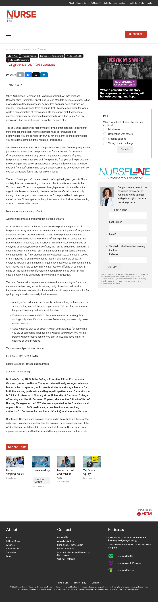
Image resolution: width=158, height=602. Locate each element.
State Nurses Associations (115, 3)
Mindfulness (115, 129)
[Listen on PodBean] (112, 570)
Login (8, 556)
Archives (10, 545)
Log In (149, 3)
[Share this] (28, 74)
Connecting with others (120, 134)
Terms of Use (62, 583)
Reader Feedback (65, 548)
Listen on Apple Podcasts (129, 563)
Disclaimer (96, 583)
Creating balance (117, 138)
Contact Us (81, 3)
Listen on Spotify (125, 556)
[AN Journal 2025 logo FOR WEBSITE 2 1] (21, 17)
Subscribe (11, 552)
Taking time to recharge (120, 143)
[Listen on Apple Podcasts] (112, 563)
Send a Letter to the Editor (70, 545)
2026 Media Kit (94, 3)
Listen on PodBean (126, 570)
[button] (8, 35)
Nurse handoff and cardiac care (66, 474)
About (71, 3)
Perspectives (12, 548)
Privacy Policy (80, 583)
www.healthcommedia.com (137, 519)
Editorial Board (13, 541)
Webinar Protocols (66, 559)
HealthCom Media (136, 3)
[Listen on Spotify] (112, 556)
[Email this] (20, 74)
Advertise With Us (65, 541)
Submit (125, 149)
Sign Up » (112, 266)
